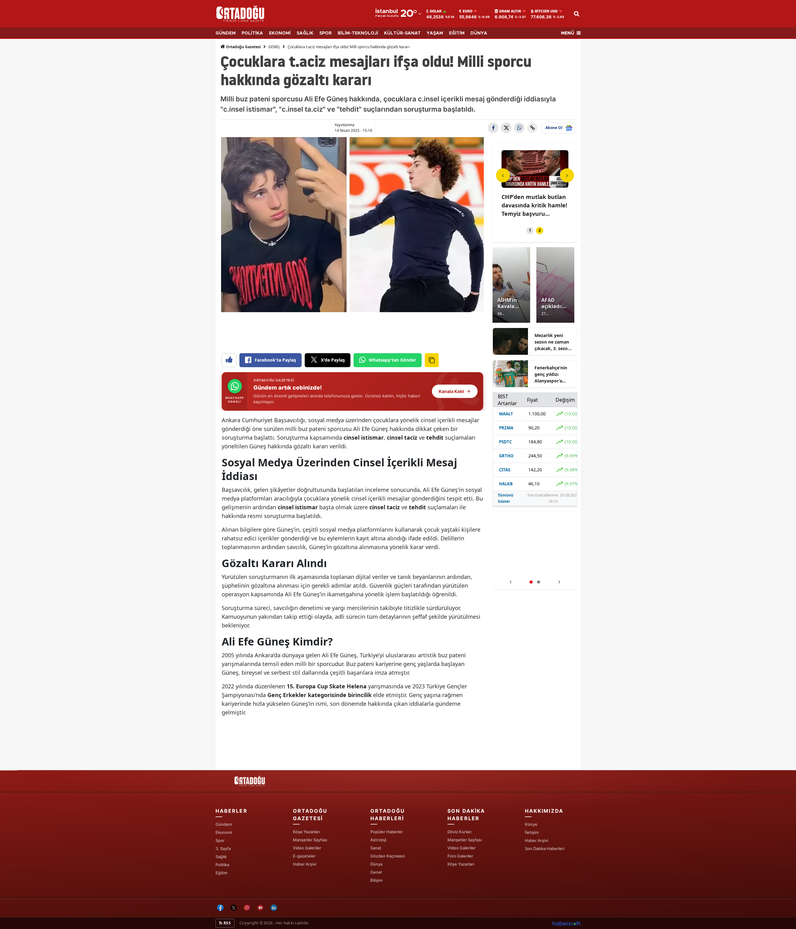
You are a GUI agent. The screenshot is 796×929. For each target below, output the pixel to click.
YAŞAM (435, 33)
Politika (222, 864)
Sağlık (221, 856)
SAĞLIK (305, 33)
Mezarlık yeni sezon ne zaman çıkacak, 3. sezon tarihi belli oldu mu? (553, 342)
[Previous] (503, 175)
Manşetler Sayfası (310, 840)
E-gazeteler (304, 856)
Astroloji (378, 840)
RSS (227, 923)
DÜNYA (478, 33)
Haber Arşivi (304, 864)
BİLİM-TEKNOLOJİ (358, 33)
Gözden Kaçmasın (387, 856)
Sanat (375, 848)
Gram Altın (510, 11)
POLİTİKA (252, 33)
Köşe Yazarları (306, 832)
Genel (376, 872)
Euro (467, 11)
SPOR (325, 33)
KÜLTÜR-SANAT (402, 33)
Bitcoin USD (546, 11)
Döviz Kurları (459, 832)
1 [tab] (530, 230)
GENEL (274, 46)
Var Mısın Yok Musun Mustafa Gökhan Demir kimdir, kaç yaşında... (534, 205)
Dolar (436, 11)
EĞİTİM (457, 33)
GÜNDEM (225, 33)
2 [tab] (540, 230)
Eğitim (221, 873)
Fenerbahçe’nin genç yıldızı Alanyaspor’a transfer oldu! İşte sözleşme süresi (554, 374)
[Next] (567, 175)
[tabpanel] (535, 184)
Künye (531, 824)
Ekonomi (223, 832)
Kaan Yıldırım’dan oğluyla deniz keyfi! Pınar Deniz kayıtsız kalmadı (535, 569)
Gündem (223, 824)
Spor (219, 840)
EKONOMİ (280, 33)
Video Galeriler (307, 848)
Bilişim (376, 880)
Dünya (376, 864)
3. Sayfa (223, 848)
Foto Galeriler (460, 856)
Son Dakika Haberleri (544, 848)
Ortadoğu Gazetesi (243, 46)
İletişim (532, 832)
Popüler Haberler (386, 832)
